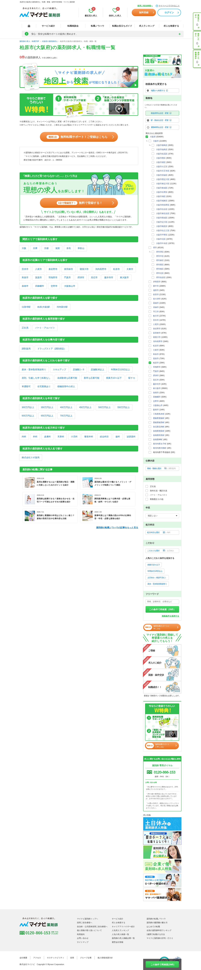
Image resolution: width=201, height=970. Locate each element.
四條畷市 (39, 286)
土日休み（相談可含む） (157, 577)
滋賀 (57, 248)
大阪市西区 (161, 158)
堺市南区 (160, 269)
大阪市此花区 (162, 154)
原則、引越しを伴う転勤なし (36, 378)
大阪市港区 (161, 162)
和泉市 (25, 277)
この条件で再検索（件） (162, 609)
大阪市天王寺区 (163, 171)
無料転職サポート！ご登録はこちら (78, 136)
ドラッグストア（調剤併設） (51, 348)
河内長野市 (100, 269)
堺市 (155, 247)
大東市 (130, 269)
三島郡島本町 (159, 414)
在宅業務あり (44, 386)
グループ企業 (86, 958)
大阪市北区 (161, 239)
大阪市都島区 (162, 145)
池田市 (156, 290)
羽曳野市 (53, 277)
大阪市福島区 (162, 149)
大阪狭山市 (69, 286)
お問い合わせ (82, 938)
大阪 (24, 248)
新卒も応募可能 (91, 378)
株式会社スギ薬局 (30, 457)
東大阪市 (124, 277)
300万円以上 (28, 407)
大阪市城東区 (162, 201)
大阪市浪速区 (162, 175)
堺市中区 (160, 256)
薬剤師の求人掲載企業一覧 (123, 938)
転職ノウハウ (97, 26)
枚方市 (156, 316)
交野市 (54, 286)
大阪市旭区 (161, 196)
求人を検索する (171, 26)
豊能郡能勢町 (159, 422)
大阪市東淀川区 (163, 183)
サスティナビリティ (55, 958)
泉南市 (25, 286)
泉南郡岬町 (158, 439)
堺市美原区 (161, 277)
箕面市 (38, 277)
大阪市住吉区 (162, 209)
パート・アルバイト (45, 327)
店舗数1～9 (78, 369)
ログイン (169, 12)
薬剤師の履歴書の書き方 (157, 922)
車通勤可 (26, 386)
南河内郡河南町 (159, 448)
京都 (46, 248)
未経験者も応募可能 (67, 378)
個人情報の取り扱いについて (89, 930)
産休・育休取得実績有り (34, 369)
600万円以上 (28, 415)
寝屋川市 (84, 269)
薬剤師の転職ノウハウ (156, 919)
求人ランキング (147, 26)
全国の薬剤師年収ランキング (159, 930)
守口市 (156, 311)
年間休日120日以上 (120, 369)
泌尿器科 (131, 436)
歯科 (118, 436)
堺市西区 (160, 265)
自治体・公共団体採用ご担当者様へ (92, 926)
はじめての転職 (153, 926)
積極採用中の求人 (66, 386)
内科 (24, 436)
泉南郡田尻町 (159, 435)
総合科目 (104, 436)
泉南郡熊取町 (159, 431)
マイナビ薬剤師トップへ (87, 919)
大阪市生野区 (162, 192)
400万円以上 (66, 407)
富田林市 (68, 269)
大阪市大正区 (162, 166)
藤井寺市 (108, 277)
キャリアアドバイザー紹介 (123, 926)
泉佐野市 (53, 269)
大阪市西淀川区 (163, 179)
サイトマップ (82, 942)
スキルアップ (59, 369)
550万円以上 (123, 407)
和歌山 (81, 248)
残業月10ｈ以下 (114, 378)
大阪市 (156, 141)
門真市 (67, 277)
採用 (72, 958)
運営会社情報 (117, 942)
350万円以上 (47, 407)
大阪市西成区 (162, 218)
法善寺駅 (26, 307)
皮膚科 (47, 436)
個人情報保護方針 (105, 958)
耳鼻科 (61, 436)
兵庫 (35, 248)
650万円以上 (47, 415)
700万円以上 (66, 415)
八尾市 (38, 269)
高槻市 (156, 303)
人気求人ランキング (120, 930)
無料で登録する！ (80, 202)
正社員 (25, 327)
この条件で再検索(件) (162, 964)
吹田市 (156, 294)
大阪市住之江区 (163, 230)
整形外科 (88, 436)
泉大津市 (157, 299)
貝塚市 (156, 307)
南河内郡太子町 (159, 444)
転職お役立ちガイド (122, 26)
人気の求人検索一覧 (120, 934)
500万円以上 (104, 407)
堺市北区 (160, 273)
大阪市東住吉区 (163, 213)
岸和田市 (157, 282)
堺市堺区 (160, 252)
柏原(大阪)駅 (43, 307)
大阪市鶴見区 (162, 226)
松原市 (116, 269)
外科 (35, 436)
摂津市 (81, 277)
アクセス (37, 958)
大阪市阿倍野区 (163, 205)
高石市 (94, 277)
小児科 (74, 436)
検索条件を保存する (170, 616)
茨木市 (25, 269)
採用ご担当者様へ (145, 6)
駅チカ (131, 378)
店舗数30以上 (97, 369)
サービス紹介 (48, 26)
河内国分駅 (62, 307)
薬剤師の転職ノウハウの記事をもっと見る (117, 527)
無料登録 (143, 12)
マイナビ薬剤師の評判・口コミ (160, 938)
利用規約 (81, 934)
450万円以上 (85, 407)
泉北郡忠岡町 (159, 427)
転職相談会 (73, 26)
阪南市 (156, 410)
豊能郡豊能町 (159, 418)
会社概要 (23, 958)
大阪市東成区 (162, 188)
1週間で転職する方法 (156, 934)
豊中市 (156, 286)
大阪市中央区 (162, 243)
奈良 (69, 248)
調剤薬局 (26, 348)
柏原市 (156, 363)
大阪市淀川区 (162, 222)
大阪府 (153, 137)
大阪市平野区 (162, 235)
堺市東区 (160, 260)
